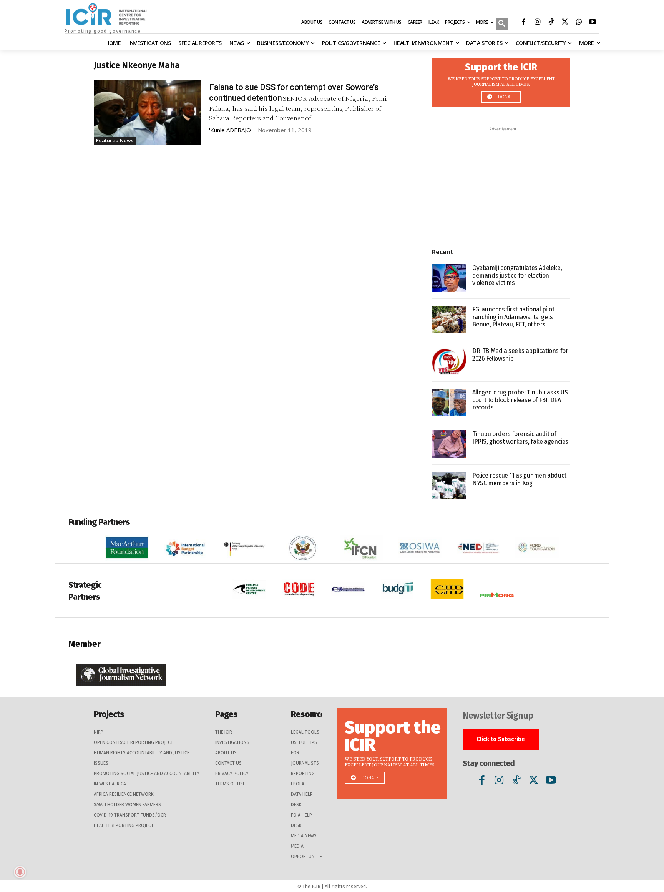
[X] (565, 23)
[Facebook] (523, 23)
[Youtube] (592, 23)
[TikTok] (551, 23)
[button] (502, 24)
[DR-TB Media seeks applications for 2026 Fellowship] (449, 361)
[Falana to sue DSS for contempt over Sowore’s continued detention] (147, 112)
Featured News (114, 140)
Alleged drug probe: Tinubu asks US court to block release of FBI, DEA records (520, 400)
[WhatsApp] (579, 23)
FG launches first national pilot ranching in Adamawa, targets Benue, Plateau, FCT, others (513, 317)
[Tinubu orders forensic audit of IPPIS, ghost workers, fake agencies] (449, 444)
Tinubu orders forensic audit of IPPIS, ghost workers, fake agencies (520, 437)
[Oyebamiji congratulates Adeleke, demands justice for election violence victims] (449, 278)
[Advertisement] (501, 181)
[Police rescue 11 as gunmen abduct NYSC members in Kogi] (449, 485)
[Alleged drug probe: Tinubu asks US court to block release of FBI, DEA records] (449, 402)
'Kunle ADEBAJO (230, 130)
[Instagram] (537, 23)
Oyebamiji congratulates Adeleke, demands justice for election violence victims (517, 275)
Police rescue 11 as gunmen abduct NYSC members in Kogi (519, 479)
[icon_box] (501, 80)
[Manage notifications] (20, 872)
